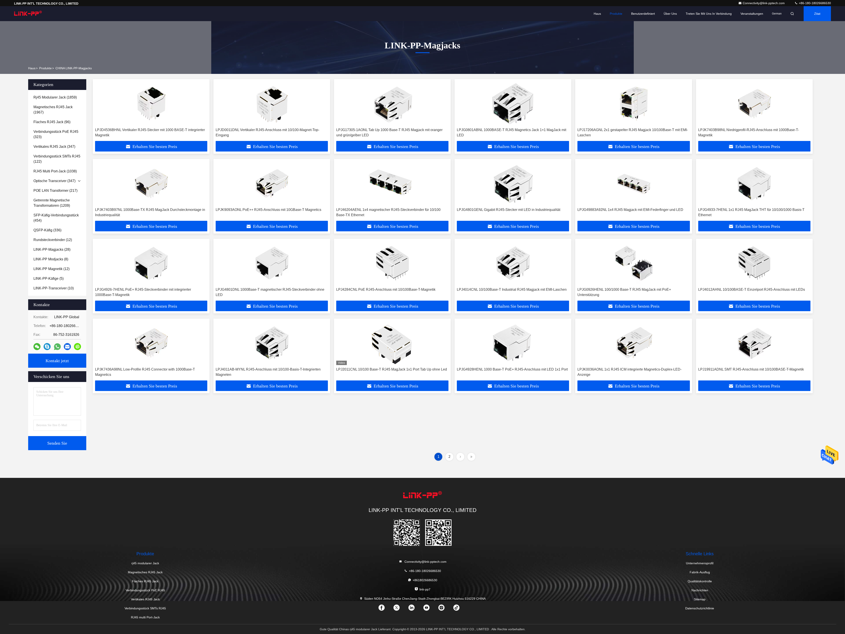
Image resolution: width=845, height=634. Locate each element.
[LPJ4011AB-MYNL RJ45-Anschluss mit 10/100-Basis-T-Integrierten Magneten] (272, 343)
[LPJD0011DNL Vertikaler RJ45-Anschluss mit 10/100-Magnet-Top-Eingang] (272, 103)
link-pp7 (424, 589)
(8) (50, 259)
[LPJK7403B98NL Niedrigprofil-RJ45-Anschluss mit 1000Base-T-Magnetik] (754, 103)
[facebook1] (385, 609)
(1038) (55, 171)
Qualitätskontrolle (700, 581)
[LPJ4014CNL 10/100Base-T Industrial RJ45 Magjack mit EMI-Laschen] (513, 263)
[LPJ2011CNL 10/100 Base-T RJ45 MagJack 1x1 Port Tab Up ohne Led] (392, 343)
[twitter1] (400, 609)
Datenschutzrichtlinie (699, 608)
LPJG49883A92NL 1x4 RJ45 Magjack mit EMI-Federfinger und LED (630, 210)
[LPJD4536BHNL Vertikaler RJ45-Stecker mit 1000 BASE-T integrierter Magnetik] (151, 103)
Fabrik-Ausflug (700, 572)
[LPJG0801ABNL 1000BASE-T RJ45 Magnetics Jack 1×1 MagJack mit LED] (513, 103)
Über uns (670, 13)
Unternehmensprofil (699, 563)
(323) (55, 134)
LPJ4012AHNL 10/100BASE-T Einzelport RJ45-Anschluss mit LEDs (751, 289)
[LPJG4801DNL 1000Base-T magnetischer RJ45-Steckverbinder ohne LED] (272, 263)
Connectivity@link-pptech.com (764, 3)
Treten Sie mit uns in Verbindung (709, 13)
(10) (53, 288)
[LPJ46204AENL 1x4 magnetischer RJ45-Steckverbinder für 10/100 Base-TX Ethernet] (392, 183)
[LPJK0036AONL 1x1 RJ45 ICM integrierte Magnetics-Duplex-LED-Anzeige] (633, 343)
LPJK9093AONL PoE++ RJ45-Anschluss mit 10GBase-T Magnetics (268, 210)
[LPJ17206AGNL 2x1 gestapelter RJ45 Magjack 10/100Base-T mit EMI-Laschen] (633, 103)
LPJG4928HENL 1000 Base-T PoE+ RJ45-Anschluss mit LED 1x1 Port (512, 369)
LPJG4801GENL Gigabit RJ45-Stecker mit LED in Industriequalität (508, 210)
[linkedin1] (415, 609)
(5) (48, 278)
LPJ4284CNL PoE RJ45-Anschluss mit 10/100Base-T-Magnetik (385, 289)
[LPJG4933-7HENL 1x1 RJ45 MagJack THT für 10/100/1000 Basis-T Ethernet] (754, 183)
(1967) (53, 109)
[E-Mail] (67, 346)
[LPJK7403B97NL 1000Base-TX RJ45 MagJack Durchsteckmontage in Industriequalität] (151, 183)
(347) (54, 146)
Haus (597, 13)
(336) (47, 230)
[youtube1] (430, 609)
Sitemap (699, 599)
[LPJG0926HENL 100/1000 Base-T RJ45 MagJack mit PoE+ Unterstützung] (633, 263)
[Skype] (47, 346)
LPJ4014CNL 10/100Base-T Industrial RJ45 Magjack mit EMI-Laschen (512, 289)
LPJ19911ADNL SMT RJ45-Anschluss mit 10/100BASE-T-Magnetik (751, 369)
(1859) (55, 97)
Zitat (817, 13)
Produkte (616, 13)
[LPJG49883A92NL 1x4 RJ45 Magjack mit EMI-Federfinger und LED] (633, 183)
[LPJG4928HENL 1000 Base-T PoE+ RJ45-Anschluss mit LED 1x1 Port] (513, 343)
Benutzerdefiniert (643, 13)
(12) (52, 240)
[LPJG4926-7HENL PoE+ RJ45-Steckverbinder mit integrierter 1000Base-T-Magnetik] (151, 263)
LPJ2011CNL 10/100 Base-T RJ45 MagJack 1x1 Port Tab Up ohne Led (391, 369)
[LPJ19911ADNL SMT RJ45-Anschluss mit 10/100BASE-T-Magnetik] (754, 343)
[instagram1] (445, 609)
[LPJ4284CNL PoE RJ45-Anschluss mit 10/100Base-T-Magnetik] (392, 263)
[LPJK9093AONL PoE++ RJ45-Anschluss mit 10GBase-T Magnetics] (272, 183)
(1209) (51, 202)
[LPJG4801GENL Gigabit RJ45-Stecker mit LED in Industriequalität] (513, 183)
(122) (56, 158)
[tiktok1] (460, 609)
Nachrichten (699, 590)
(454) (56, 217)
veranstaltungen (751, 13)
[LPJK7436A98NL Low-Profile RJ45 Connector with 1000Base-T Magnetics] (151, 343)
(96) (51, 122)
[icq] (77, 346)
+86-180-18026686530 (814, 3)
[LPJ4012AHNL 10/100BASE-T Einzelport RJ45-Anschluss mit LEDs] (754, 263)
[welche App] (57, 346)
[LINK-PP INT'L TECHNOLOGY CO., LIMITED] (28, 13)
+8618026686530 (425, 580)
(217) (55, 190)
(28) (51, 249)
